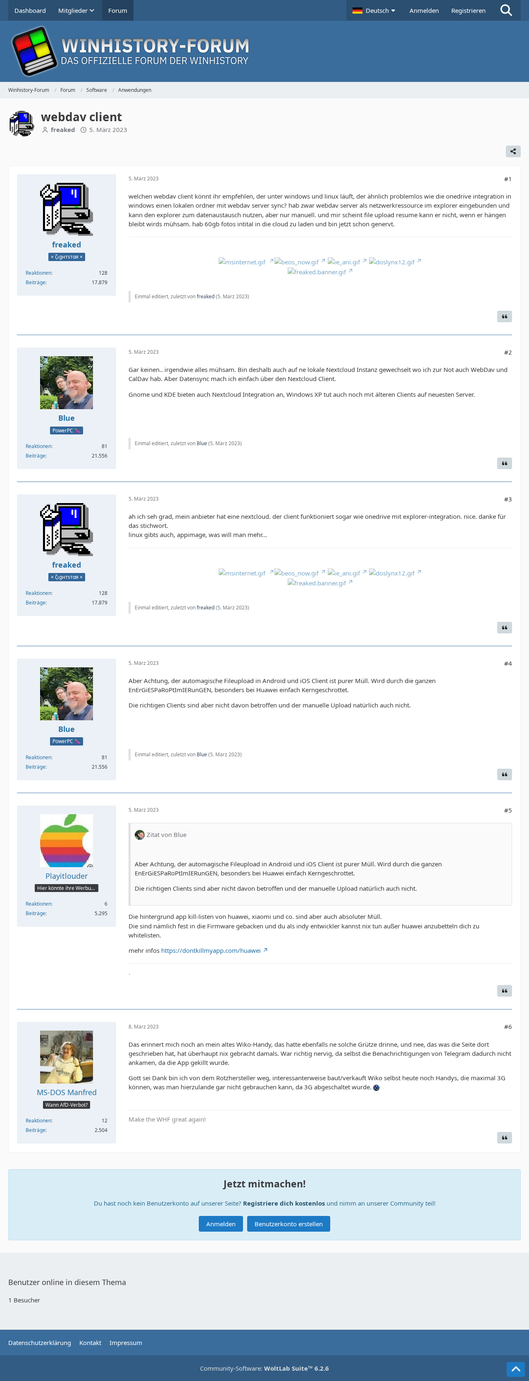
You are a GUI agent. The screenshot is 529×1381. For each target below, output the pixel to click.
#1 (508, 179)
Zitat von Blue (166, 834)
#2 (508, 352)
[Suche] (506, 10)
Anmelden (424, 10)
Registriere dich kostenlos (284, 1203)
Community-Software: (264, 1368)
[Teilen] (513, 151)
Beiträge (35, 282)
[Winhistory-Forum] (264, 51)
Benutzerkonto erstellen (289, 1224)
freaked (205, 296)
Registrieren (468, 10)
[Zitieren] (504, 316)
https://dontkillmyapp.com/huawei (211, 950)
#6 (508, 1026)
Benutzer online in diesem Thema (67, 1282)
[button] (374, 10)
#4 (508, 663)
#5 (508, 810)
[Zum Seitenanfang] (516, 1369)
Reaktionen (38, 272)
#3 (508, 499)
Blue (202, 443)
